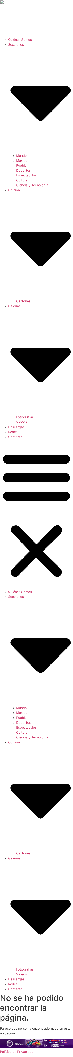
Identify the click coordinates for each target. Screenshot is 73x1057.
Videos (21, 422)
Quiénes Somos (20, 40)
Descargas (16, 427)
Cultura (21, 180)
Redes (12, 432)
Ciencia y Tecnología (32, 185)
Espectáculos (26, 175)
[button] (36, 514)
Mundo (21, 156)
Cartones (23, 301)
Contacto (15, 437)
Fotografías (25, 417)
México (21, 160)
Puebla (21, 165)
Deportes (23, 170)
